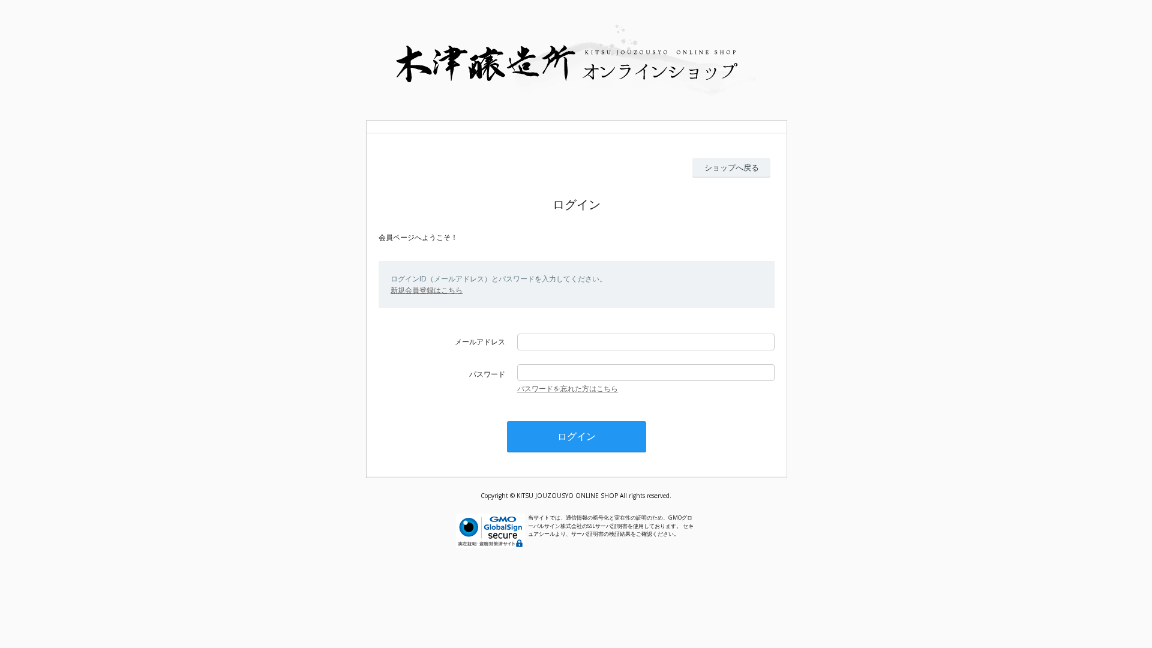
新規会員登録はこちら (427, 290)
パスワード (487, 374)
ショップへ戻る (731, 167)
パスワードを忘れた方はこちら (567, 388)
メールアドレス (480, 342)
